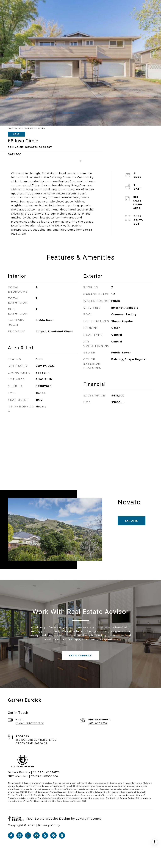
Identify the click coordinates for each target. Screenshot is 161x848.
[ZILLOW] (62, 835)
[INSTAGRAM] (19, 835)
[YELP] (45, 835)
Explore (131, 520)
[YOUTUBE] (36, 835)
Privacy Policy (49, 825)
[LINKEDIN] (28, 835)
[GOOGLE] (53, 835)
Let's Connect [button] (80, 655)
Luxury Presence (89, 818)
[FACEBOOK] (11, 835)
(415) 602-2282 (97, 723)
